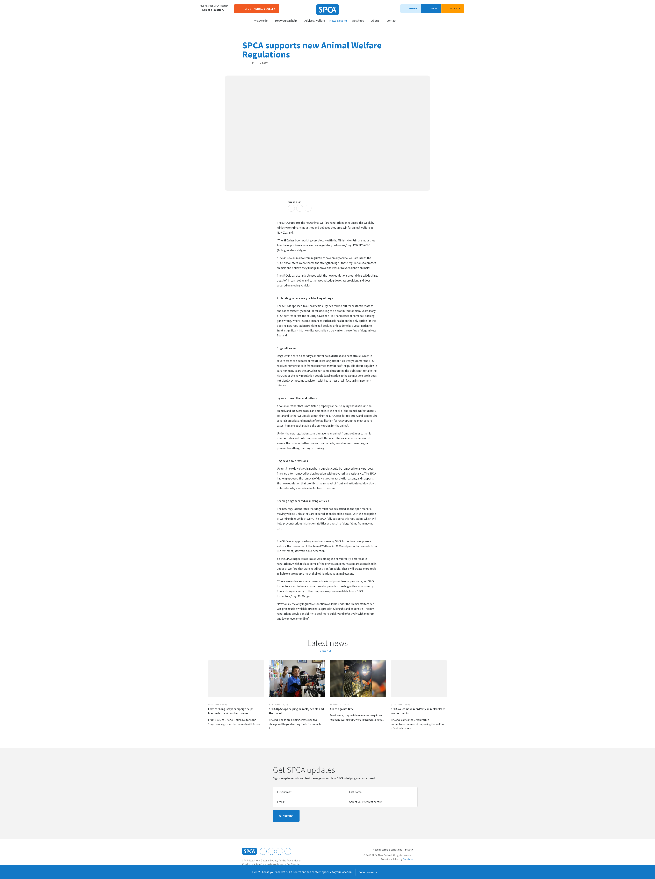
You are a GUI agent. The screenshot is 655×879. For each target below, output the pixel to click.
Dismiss (406, 872)
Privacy (409, 849)
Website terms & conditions (387, 849)
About (375, 21)
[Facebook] (263, 851)
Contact (391, 21)
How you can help (286, 21)
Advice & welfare (314, 21)
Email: (281, 802)
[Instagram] (271, 851)
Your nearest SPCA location (214, 5)
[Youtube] (279, 851)
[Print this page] (280, 208)
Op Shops (358, 21)
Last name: (355, 792)
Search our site (402, 20)
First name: (284, 792)
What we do (260, 21)
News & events (338, 21)
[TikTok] (288, 851)
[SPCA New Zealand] (327, 9)
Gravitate (408, 859)
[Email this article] (299, 208)
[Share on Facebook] (291, 208)
